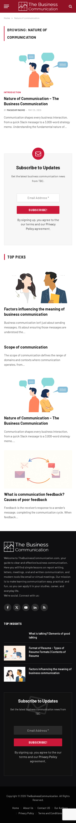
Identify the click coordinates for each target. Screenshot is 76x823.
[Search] (70, 6)
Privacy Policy (48, 757)
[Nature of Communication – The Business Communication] (38, 68)
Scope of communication (26, 347)
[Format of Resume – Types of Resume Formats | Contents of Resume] (14, 653)
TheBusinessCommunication (42, 796)
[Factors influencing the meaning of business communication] (38, 284)
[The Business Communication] (38, 6)
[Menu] (6, 6)
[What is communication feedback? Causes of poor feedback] (38, 469)
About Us (28, 808)
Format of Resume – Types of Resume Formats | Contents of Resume (47, 651)
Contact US (43, 808)
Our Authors (61, 808)
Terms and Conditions (50, 813)
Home (7, 18)
